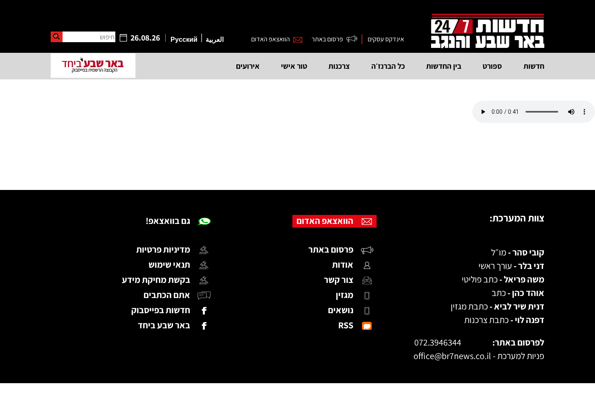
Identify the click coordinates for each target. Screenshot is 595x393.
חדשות (533, 66)
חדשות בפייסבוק (160, 310)
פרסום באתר (327, 39)
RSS (345, 325)
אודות (342, 264)
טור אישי (294, 66)
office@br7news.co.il (452, 355)
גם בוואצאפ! (168, 220)
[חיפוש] (57, 37)
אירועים (248, 66)
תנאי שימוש (169, 264)
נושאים (340, 310)
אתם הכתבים (167, 294)
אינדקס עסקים (386, 39)
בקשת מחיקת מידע (156, 279)
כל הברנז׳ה (388, 66)
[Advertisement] (297, 156)
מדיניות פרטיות (163, 249)
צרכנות (339, 66)
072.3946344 (437, 342)
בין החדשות (443, 66)
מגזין (344, 294)
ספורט (492, 66)
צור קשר (338, 279)
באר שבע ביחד (164, 325)
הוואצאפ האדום (270, 39)
